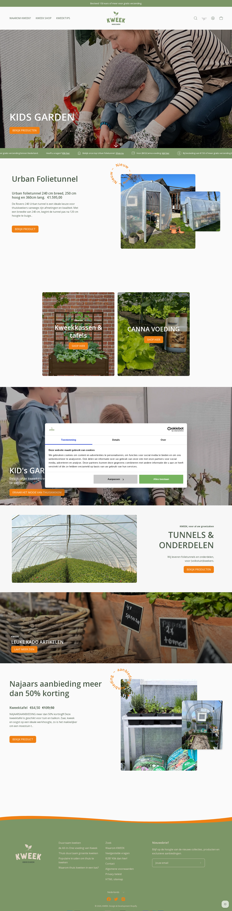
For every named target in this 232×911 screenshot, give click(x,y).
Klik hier (172, 153)
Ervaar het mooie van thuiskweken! (37, 492)
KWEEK (105, 906)
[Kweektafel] (159, 725)
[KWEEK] (116, 18)
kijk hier (61, 153)
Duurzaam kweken (70, 843)
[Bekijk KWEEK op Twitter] (116, 899)
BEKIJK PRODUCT (25, 229)
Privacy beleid (113, 874)
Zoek (108, 843)
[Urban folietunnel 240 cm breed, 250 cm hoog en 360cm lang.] (158, 211)
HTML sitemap (114, 879)
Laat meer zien (24, 649)
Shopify (133, 906)
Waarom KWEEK (115, 848)
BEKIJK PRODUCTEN (199, 569)
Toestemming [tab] (68, 439)
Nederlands (113, 892)
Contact (110, 863)
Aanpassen (114, 479)
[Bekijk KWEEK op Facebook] (108, 899)
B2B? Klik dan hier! (116, 858)
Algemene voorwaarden (119, 869)
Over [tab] (163, 439)
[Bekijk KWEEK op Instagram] (123, 899)
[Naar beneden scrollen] (116, 144)
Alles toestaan (161, 479)
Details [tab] (116, 439)
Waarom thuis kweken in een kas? (79, 867)
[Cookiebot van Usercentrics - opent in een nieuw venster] (170, 429)
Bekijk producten (48, 130)
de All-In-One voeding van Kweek (78, 848)
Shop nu (16, 153)
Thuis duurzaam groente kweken (78, 853)
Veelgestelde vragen (117, 853)
